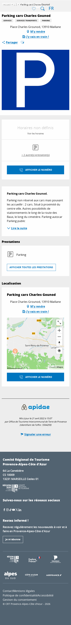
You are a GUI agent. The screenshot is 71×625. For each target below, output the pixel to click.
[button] (42, 8)
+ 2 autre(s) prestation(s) (36, 155)
